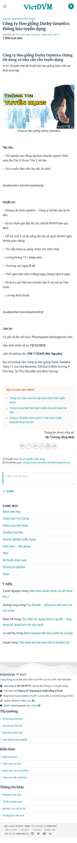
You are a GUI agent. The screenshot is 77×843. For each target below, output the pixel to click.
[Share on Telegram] (55, 446)
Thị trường (9, 711)
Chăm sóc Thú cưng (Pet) (15, 770)
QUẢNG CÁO (50, 830)
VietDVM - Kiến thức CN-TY (45, 35)
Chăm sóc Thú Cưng (16, 518)
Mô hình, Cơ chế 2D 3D (14, 808)
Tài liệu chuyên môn (12, 801)
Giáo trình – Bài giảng (16, 546)
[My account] (71, 6)
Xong (10, 491)
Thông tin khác (12, 787)
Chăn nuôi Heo (9, 757)
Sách (6, 574)
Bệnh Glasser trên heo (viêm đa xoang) (48, 633)
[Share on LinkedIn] (48, 446)
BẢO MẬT (24, 830)
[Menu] (5, 6)
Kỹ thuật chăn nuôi (15, 560)
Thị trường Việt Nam (12, 718)
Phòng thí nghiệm (14, 567)
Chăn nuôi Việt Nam (15, 525)
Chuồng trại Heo (13, 532)
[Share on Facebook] (29, 446)
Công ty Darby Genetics (34, 462)
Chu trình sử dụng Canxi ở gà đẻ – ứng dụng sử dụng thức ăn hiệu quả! (37, 621)
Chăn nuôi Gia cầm (11, 763)
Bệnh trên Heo (12, 511)
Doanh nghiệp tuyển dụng (19, 19)
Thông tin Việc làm (11, 794)
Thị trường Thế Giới (12, 725)
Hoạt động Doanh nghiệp (14, 739)
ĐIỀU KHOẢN (11, 830)
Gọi (29, 701)
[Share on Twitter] (35, 446)
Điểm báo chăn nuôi (12, 732)
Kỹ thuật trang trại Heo (58, 462)
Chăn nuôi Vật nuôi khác (14, 777)
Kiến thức (7, 749)
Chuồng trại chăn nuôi (13, 815)
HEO (5, 553)
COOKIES (37, 830)
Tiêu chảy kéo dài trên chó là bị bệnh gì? (44, 642)
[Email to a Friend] (42, 446)
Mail (35, 705)
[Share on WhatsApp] (22, 446)
